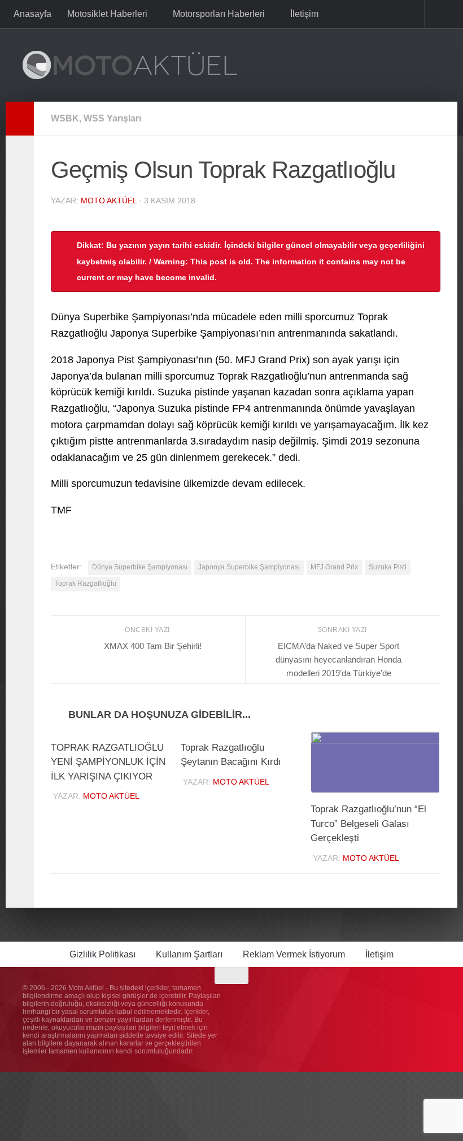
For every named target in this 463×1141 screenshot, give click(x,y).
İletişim (302, 14)
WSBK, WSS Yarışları (96, 118)
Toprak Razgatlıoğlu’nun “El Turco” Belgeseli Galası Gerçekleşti (368, 824)
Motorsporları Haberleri (218, 14)
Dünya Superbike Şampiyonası (139, 567)
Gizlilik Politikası (102, 955)
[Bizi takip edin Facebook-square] (392, 998)
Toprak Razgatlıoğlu (85, 583)
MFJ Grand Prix (334, 567)
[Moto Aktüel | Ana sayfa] (130, 65)
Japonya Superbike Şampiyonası (249, 567)
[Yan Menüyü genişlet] (20, 119)
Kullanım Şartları (189, 955)
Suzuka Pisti (388, 567)
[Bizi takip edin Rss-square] (432, 998)
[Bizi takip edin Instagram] (371, 998)
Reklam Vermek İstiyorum (294, 955)
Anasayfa (32, 14)
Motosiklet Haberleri (107, 14)
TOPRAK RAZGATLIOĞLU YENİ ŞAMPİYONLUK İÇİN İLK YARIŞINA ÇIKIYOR (108, 762)
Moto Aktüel (109, 200)
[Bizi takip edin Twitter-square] (412, 998)
